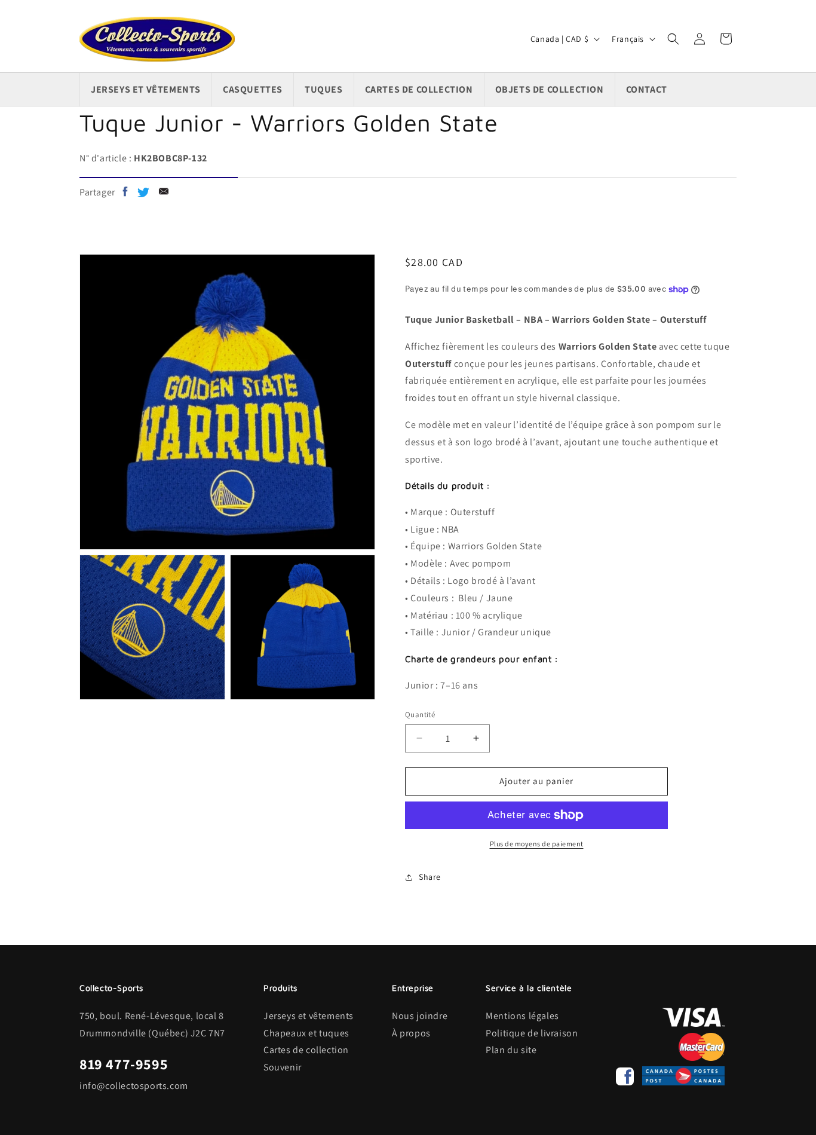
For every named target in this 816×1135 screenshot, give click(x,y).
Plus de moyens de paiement (537, 843)
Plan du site (511, 1050)
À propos (411, 1033)
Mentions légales (522, 1015)
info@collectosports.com (133, 1085)
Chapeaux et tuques (306, 1033)
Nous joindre (419, 1015)
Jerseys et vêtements (308, 1015)
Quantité (420, 714)
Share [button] (430, 876)
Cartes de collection (306, 1050)
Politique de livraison (532, 1033)
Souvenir (282, 1067)
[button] (673, 39)
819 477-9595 (123, 1063)
